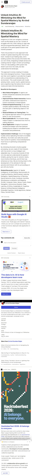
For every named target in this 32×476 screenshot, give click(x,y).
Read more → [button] (6, 231)
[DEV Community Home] (6, 2)
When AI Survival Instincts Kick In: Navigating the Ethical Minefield (15, 346)
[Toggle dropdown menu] (30, 196)
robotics (27, 26)
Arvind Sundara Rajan (11, 6)
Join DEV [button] (5, 473)
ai (2, 26)
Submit (6, 248)
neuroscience (19, 26)
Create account (25, 2)
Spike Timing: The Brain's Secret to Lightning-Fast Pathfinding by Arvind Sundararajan (15, 362)
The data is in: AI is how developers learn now (12, 276)
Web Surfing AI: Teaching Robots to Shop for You (15, 354)
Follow (16, 307)
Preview (14, 248)
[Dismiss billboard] (30, 442)
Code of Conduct (11, 253)
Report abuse (21, 253)
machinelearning (9, 26)
